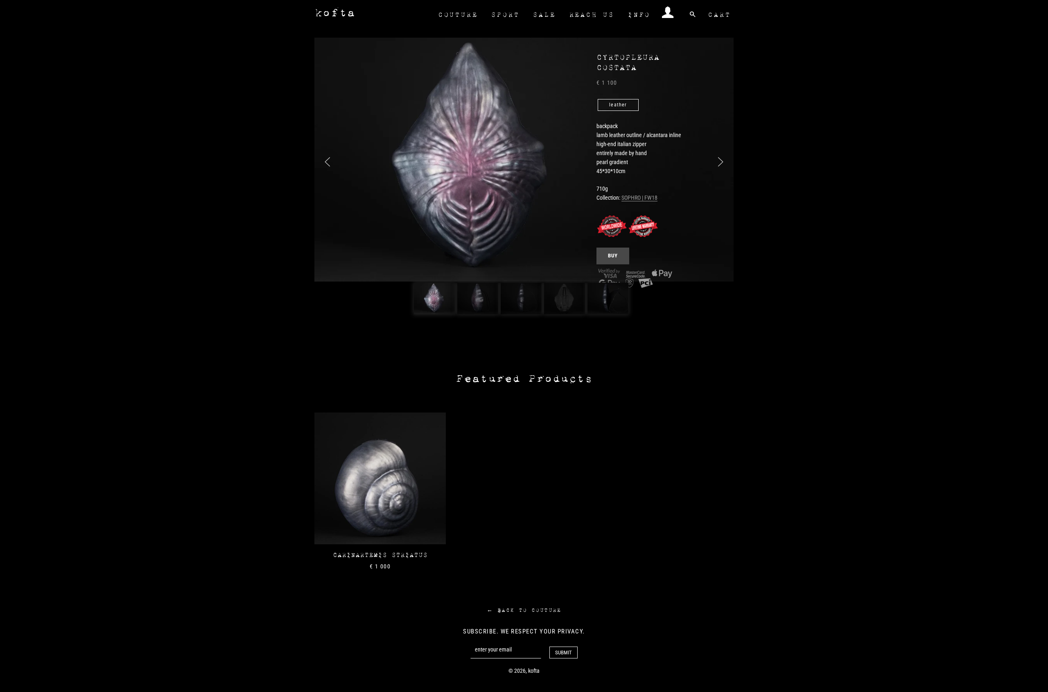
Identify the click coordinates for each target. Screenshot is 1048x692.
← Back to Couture (524, 610)
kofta (334, 13)
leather (618, 105)
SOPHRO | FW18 (639, 197)
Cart (719, 14)
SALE (544, 14)
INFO (639, 14)
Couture (458, 14)
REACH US (591, 14)
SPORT (505, 14)
